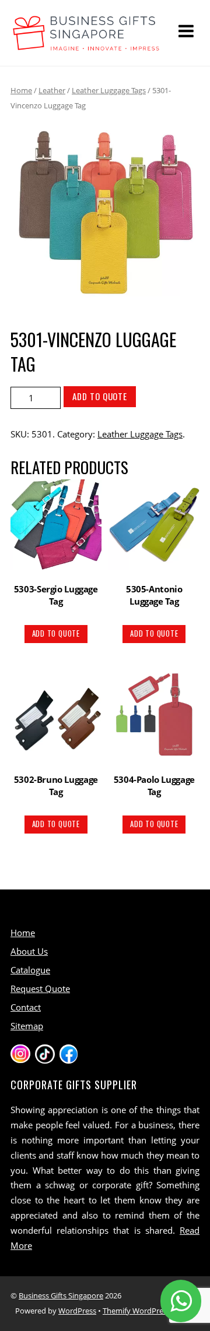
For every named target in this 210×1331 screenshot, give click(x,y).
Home (21, 90)
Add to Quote (99, 396)
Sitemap (26, 1026)
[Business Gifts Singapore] (86, 45)
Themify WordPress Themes (151, 1310)
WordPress (77, 1310)
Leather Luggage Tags (109, 90)
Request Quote (40, 988)
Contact (25, 1007)
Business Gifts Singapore (61, 1295)
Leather (51, 90)
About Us (29, 951)
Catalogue (30, 970)
